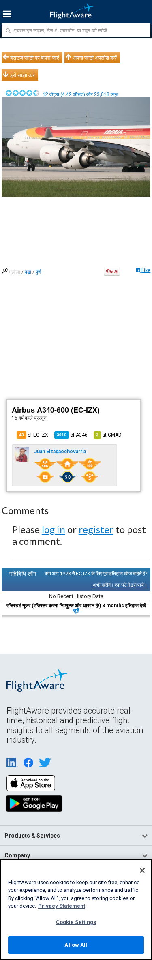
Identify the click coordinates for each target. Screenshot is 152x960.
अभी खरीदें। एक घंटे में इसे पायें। (120, 585)
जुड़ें (76, 610)
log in (53, 529)
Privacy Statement (61, 906)
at (109, 435)
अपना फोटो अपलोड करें (95, 57)
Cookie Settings (76, 922)
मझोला (14, 272)
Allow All (75, 945)
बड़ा (28, 272)
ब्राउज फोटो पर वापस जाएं (34, 57)
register (96, 529)
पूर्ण (38, 272)
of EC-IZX (33, 435)
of (72, 435)
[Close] (142, 870)
